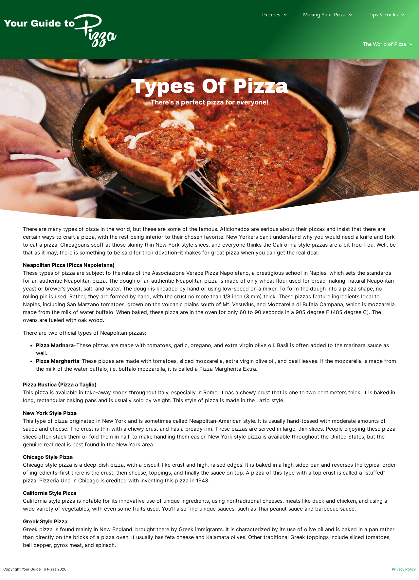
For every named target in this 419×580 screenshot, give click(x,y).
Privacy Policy (404, 569)
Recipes (271, 15)
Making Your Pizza (324, 15)
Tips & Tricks (383, 15)
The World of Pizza (384, 44)
